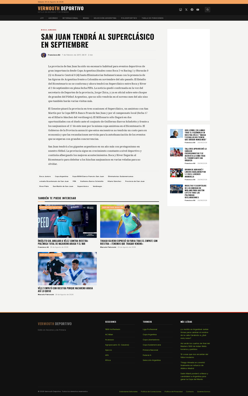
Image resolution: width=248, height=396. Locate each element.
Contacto (190, 392)
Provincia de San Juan (135, 181)
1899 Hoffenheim (112, 329)
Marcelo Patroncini (108, 247)
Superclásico (83, 186)
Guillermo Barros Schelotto (92, 181)
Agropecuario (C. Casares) (117, 345)
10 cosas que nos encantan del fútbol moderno (194, 355)
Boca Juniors (48, 30)
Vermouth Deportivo (53, 391)
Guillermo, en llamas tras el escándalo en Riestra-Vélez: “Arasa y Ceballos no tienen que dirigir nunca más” (195, 135)
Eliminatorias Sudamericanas (120, 176)
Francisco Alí (54, 55)
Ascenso (53, 18)
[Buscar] (207, 9)
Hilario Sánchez (114, 181)
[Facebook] (192, 9)
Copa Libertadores (151, 340)
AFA (107, 355)
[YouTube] (197, 9)
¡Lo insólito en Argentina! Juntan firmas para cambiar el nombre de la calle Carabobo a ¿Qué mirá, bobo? (194, 333)
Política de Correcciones (151, 392)
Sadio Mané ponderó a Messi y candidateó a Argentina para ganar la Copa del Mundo (194, 376)
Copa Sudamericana (152, 345)
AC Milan (109, 334)
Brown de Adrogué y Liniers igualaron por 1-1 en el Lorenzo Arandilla (195, 173)
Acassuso (109, 340)
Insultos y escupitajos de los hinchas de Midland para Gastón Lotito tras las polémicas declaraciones (195, 191)
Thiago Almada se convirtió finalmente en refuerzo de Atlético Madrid (193, 365)
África (108, 360)
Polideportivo (129, 18)
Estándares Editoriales (128, 392)
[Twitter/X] (186, 9)
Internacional (70, 18)
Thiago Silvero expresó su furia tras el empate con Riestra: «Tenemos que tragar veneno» (128, 242)
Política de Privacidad (174, 392)
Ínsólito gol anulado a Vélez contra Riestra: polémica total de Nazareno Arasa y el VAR (63, 242)
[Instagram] (180, 9)
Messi (86, 18)
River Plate (44, 186)
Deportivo (61, 8)
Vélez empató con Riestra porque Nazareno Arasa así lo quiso (65, 289)
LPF (42, 18)
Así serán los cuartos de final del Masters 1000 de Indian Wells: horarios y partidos (195, 346)
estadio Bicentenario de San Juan (54, 181)
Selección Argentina (105, 18)
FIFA (74, 181)
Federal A (147, 355)
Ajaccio (108, 350)
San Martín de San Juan (63, 186)
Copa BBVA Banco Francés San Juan (88, 176)
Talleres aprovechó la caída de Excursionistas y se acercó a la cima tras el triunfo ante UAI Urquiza (196, 154)
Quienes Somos (203, 392)
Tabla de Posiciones (152, 18)
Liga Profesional (150, 329)
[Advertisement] (188, 75)
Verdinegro (97, 186)
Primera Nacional (150, 350)
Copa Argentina (61, 176)
